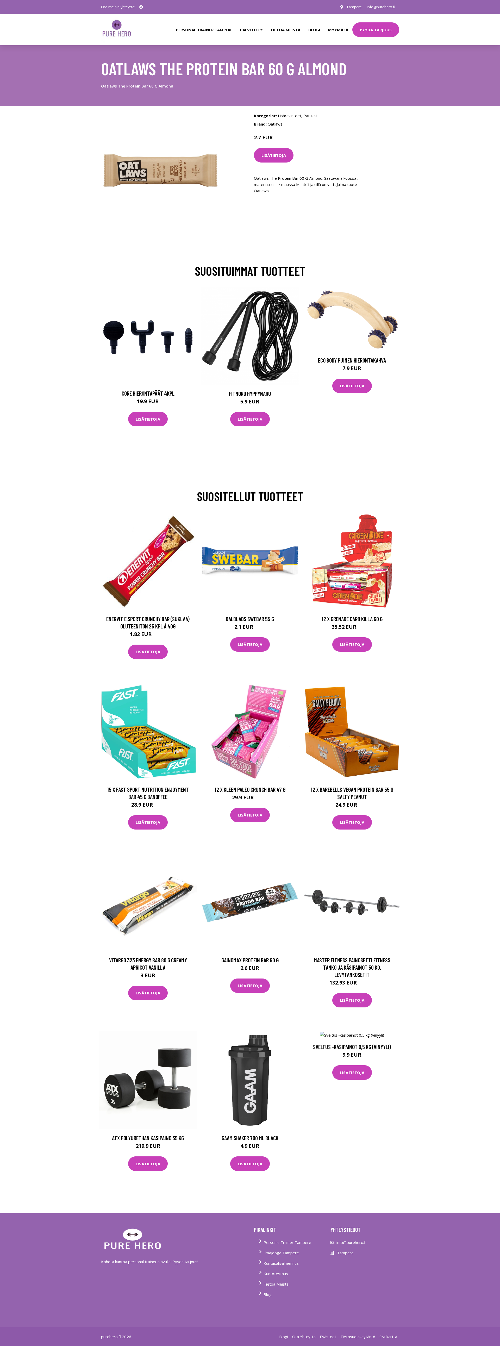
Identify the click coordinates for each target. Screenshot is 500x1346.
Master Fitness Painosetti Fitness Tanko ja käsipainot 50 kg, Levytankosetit (352, 967)
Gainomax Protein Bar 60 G (250, 960)
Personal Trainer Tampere (287, 1242)
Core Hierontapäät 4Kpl (148, 393)
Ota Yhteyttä (304, 1336)
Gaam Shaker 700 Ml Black (250, 1138)
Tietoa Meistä (276, 1284)
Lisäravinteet (289, 115)
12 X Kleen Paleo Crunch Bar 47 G (250, 789)
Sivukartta (388, 1336)
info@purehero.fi (381, 6)
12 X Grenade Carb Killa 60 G (352, 618)
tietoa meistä (285, 29)
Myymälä (338, 29)
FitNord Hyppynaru (250, 393)
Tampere (354, 6)
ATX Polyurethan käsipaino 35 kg (148, 1138)
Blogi (314, 29)
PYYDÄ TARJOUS (376, 29)
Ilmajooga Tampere (281, 1252)
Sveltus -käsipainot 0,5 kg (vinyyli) (352, 1046)
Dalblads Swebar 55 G (250, 618)
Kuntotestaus (276, 1273)
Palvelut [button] (249, 29)
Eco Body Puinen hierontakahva (352, 360)
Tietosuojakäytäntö (357, 1336)
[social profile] (141, 7)
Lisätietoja (273, 155)
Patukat (310, 115)
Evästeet (328, 1336)
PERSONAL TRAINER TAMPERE (204, 29)
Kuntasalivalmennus (281, 1263)
